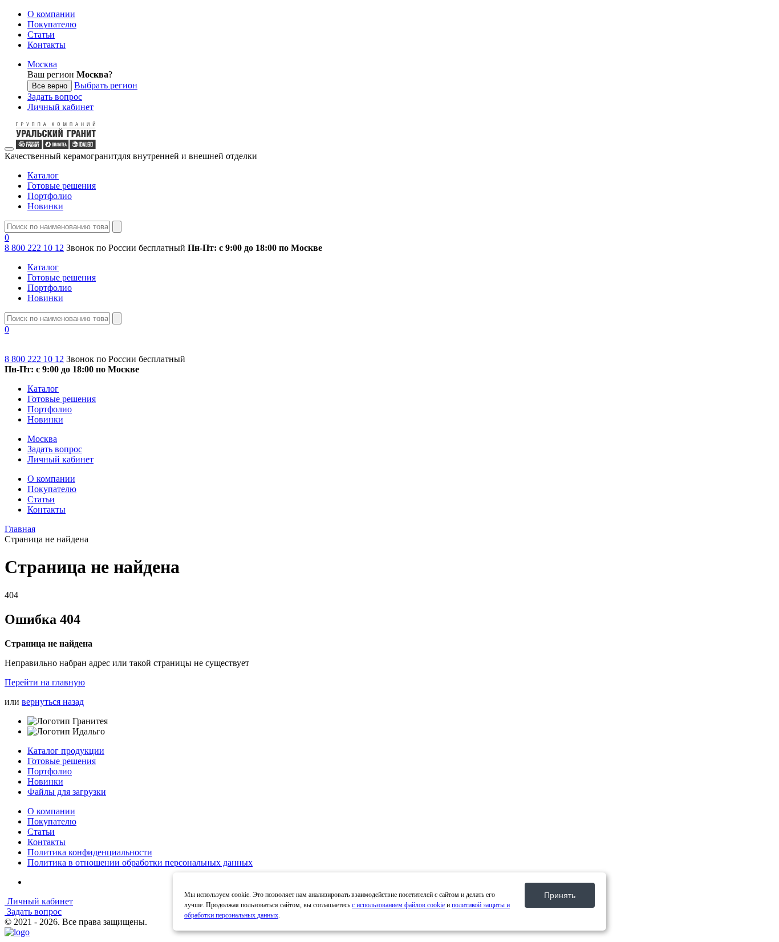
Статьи (41, 34)
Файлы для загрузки (66, 792)
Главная (20, 529)
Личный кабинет (60, 107)
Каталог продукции (65, 751)
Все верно (49, 86)
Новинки (45, 206)
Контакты (46, 45)
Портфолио (49, 196)
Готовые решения (61, 185)
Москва (42, 64)
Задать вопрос (54, 96)
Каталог (43, 175)
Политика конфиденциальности (89, 852)
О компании (51, 14)
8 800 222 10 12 (34, 248)
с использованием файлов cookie (398, 905)
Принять (559, 895)
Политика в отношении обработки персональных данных (140, 862)
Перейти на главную (45, 682)
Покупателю (51, 24)
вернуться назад (53, 701)
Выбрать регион (105, 85)
